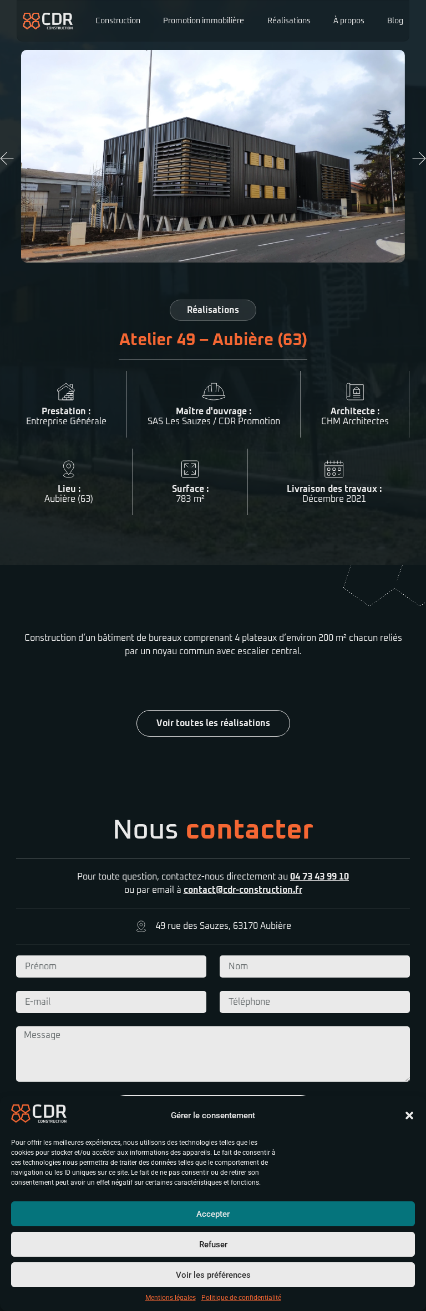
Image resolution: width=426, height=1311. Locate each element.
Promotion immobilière (203, 21)
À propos (348, 21)
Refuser (213, 1245)
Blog (395, 21)
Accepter (213, 1214)
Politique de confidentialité (241, 1298)
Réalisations (289, 21)
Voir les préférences (213, 1275)
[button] (409, 1115)
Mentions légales (170, 1298)
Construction (117, 21)
